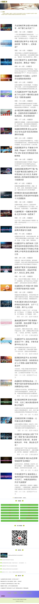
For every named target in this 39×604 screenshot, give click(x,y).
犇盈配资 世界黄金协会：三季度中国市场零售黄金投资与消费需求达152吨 (26, 384)
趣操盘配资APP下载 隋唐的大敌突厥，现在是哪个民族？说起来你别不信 (26, 323)
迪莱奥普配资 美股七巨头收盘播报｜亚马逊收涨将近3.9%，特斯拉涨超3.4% (26, 519)
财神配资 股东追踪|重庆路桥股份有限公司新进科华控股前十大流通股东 (26, 196)
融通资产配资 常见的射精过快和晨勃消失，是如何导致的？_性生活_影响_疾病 (26, 270)
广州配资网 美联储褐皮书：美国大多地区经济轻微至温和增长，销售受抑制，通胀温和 (26, 556)
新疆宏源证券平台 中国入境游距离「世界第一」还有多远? (26, 44)
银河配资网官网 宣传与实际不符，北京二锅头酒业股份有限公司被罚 (26, 402)
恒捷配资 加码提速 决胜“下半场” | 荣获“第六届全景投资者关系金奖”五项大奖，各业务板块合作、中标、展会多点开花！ (26, 439)
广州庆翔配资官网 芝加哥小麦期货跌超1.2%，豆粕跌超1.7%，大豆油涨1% (26, 500)
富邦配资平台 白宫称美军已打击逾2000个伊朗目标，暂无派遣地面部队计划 (26, 575)
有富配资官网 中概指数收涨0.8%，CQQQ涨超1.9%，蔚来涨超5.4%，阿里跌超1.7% (26, 593)
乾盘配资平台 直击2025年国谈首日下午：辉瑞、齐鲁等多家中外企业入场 (26, 342)
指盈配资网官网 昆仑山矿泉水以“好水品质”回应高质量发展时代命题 (26, 132)
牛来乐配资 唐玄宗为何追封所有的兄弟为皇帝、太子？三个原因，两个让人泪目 (26, 304)
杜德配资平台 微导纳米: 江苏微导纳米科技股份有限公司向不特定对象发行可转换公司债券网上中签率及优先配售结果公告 (26, 248)
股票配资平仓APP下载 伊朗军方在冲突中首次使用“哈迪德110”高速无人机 (26, 537)
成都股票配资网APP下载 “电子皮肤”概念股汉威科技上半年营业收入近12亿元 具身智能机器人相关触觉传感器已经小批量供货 (26, 174)
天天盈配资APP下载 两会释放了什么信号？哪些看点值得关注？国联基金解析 (26, 94)
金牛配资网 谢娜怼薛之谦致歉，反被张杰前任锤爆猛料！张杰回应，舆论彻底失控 (26, 113)
